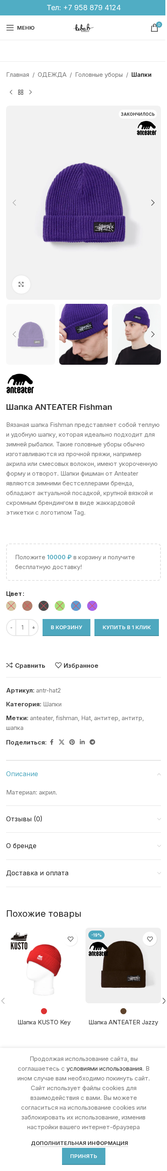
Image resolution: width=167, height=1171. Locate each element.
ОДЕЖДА (52, 74)
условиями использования (104, 1068)
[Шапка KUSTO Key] (43, 965)
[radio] (11, 606)
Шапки (141, 74)
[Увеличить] (21, 284)
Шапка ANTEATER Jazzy (123, 1022)
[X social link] (61, 742)
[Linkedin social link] (82, 742)
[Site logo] (83, 27)
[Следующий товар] (30, 92)
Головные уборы (99, 74)
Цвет (14, 593)
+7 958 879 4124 (92, 7)
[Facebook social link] (51, 742)
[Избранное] (70, 939)
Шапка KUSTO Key (44, 1022)
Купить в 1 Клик (127, 627)
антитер (106, 718)
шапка (15, 728)
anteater (41, 718)
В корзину (66, 627)
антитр (132, 718)
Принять (83, 1156)
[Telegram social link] (92, 742)
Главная (17, 74)
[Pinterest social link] (72, 742)
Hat (86, 718)
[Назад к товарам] (21, 92)
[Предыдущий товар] (11, 92)
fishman (67, 718)
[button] (14, 203)
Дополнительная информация (79, 1143)
